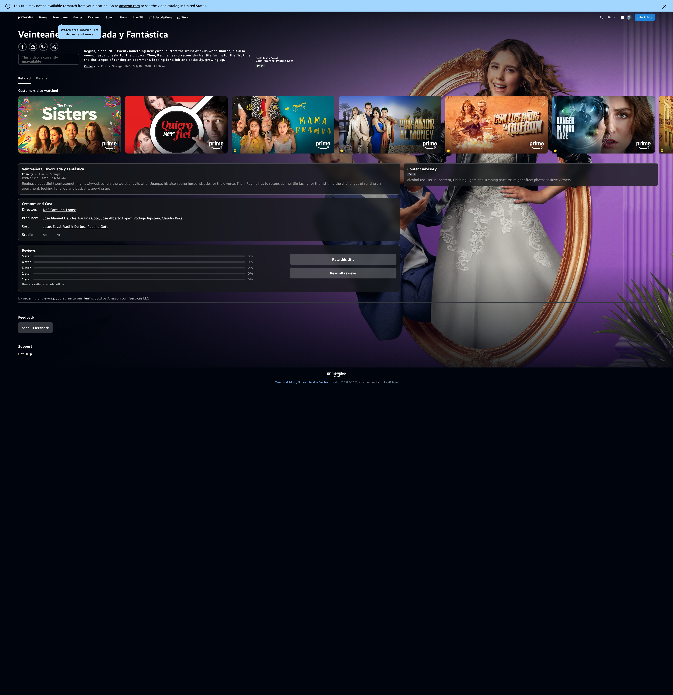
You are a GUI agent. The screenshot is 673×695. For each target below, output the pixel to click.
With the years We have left (496, 125)
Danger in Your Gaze (603, 125)
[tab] (24, 78)
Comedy (89, 66)
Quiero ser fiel (176, 125)
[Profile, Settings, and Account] (629, 17)
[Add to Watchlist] (22, 47)
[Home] (25, 17)
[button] (43, 284)
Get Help (25, 354)
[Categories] (622, 17)
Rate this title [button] (343, 259)
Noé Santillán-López (59, 210)
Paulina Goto (284, 61)
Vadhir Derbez (265, 61)
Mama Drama (283, 125)
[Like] (33, 47)
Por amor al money (390, 125)
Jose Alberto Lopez (116, 218)
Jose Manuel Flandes (59, 218)
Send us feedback (319, 382)
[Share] (54, 47)
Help (335, 382)
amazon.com (129, 6)
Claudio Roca (172, 218)
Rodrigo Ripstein (147, 218)
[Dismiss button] (664, 7)
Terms (88, 298)
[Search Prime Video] (601, 17)
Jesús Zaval (270, 58)
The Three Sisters (69, 125)
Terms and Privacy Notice (290, 382)
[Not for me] (43, 47)
